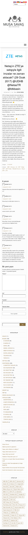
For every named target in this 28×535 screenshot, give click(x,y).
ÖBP (3, 392)
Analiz (5, 484)
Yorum (4, 274)
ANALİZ (4, 336)
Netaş (22, 167)
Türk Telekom (15, 518)
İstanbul (14, 525)
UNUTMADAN (7, 387)
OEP (3, 169)
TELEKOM (6, 355)
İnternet (6, 525)
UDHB (6, 520)
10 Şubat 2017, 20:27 (6, 187)
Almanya (12, 167)
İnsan (19, 523)
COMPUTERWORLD (8, 402)
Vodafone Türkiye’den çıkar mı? (10, 456)
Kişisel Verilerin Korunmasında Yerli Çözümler (13, 467)
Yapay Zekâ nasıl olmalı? (8, 454)
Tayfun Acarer (7, 510)
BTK (12, 491)
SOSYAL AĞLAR (7, 353)
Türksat (6, 518)
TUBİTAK (13, 512)
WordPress (6, 532)
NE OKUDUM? (7, 372)
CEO (5, 494)
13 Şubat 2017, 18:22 (6, 198)
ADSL (12, 481)
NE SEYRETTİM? (7, 375)
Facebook (13, 494)
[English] (14, 2)
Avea (5, 486)
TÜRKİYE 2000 (7, 419)
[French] (16, 2)
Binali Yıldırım (18, 489)
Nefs (21, 497)
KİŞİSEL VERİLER (8, 348)
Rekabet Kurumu (16, 169)
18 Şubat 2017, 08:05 (6, 209)
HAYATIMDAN (5, 363)
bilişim (18, 486)
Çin (16, 167)
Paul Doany (7, 505)
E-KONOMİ (9, 164)
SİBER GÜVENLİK (8, 350)
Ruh (15, 505)
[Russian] (22, 2)
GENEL (5, 345)
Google (21, 494)
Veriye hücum (5, 444)
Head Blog (22, 532)
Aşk (12, 486)
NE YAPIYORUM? (8, 377)
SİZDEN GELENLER (7, 395)
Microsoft (13, 497)
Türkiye (21, 515)
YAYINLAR (5, 397)
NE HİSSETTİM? (7, 370)
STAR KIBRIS (6, 417)
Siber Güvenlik (8, 507)
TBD (16, 510)
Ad (3, 293)
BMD (5, 491)
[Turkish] (26, 2)
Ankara (13, 484)
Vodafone (14, 520)
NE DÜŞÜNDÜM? (8, 367)
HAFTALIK (5, 360)
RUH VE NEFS (7, 385)
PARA (4, 409)
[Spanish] (24, 2)
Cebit (18, 491)
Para (15, 502)
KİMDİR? (4, 390)
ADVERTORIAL (7, 399)
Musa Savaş (20, 92)
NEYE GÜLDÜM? (7, 382)
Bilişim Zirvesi (7, 489)
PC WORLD (6, 414)
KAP (19, 167)
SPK (3, 170)
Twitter (14, 515)
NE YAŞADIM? (7, 380)
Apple (20, 484)
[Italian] (20, 2)
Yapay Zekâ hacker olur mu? (9, 451)
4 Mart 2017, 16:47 (6, 248)
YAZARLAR (5, 422)
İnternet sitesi (5, 306)
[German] (18, 2)
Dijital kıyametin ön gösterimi (9, 446)
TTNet (5, 512)
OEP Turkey (8, 169)
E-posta (4, 300)
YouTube (6, 523)
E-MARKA (6, 343)
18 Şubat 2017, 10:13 (6, 219)
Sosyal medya (19, 507)
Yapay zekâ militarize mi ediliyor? (10, 449)
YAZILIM (5, 358)
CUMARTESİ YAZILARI (9, 365)
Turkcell (6, 515)
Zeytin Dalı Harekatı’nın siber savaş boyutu (12, 470)
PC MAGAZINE (7, 412)
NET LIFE (5, 407)
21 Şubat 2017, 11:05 (6, 231)
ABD (8, 167)
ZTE (6, 170)
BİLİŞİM (4, 338)
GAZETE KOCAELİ (8, 404)
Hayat (5, 497)
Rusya (23, 169)
